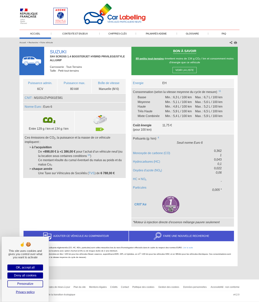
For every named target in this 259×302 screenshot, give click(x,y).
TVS (92, 173)
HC (135, 179)
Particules (139, 187)
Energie (138, 83)
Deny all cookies (25, 275)
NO (143, 179)
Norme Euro (33, 106)
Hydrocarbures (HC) (146, 161)
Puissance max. (74, 83)
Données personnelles (195, 287)
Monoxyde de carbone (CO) (151, 153)
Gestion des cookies (168, 287)
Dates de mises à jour (59, 287)
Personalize (25, 283)
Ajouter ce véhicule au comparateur (81, 235)
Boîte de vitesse (108, 83)
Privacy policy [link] (25, 292)
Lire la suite (188, 248)
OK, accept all (25, 267)
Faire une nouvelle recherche (186, 235)
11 (220, 91)
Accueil (23, 42)
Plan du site (80, 287)
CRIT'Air (140, 204)
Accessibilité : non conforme (225, 287)
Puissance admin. (40, 83)
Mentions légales (98, 287)
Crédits (114, 287)
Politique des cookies (143, 287)
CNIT (28, 97)
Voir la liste (184, 70)
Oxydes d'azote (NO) (147, 170)
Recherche (33, 42)
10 (89, 155)
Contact (125, 287)
